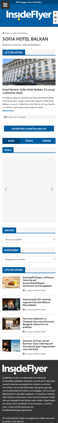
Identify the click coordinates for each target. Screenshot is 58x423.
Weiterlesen (8, 110)
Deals (8, 150)
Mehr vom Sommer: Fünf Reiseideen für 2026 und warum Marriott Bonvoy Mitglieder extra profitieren (26, 209)
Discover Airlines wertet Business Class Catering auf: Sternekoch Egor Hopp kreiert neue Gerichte (39, 345)
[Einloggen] (55, 21)
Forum (47, 140)
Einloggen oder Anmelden (30, 2)
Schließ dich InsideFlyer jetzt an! (29, 128)
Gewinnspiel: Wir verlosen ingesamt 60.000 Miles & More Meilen (37, 302)
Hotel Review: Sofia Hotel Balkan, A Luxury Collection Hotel (28, 91)
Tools (29, 140)
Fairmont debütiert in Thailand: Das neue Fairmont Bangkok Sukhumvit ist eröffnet (38, 323)
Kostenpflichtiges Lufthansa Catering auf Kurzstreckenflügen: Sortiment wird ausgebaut (38, 281)
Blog (11, 140)
